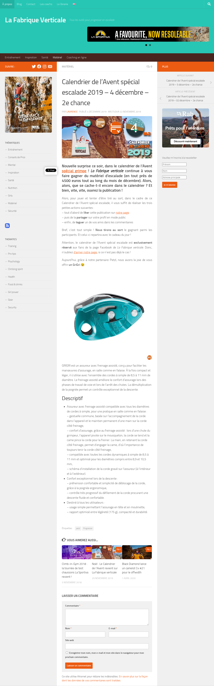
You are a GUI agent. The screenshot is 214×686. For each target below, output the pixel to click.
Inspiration (31, 57)
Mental (11, 164)
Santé (44, 57)
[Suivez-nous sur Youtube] (50, 66)
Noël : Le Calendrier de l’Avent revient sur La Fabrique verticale (105, 568)
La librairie (62, 4)
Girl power (13, 292)
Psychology (14, 261)
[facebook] (39, 66)
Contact (30, 4)
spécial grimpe (74, 171)
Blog (19, 4)
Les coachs (46, 4)
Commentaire (72, 605)
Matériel (57, 57)
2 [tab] (150, 45)
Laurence (72, 111)
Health (11, 276)
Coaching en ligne (76, 57)
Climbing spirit (15, 269)
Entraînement (12, 57)
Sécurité (12, 210)
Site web (69, 640)
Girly (10, 195)
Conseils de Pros (16, 157)
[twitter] (34, 66)
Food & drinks (15, 284)
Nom (68, 628)
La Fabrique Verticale (35, 20)
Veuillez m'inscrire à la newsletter (179, 157)
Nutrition (12, 187)
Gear (10, 299)
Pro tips (12, 253)
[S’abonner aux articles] (7, 227)
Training (12, 246)
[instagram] (44, 66)
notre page (122, 212)
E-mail (113, 628)
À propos (7, 4)
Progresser (87, 528)
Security (12, 307)
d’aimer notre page (85, 252)
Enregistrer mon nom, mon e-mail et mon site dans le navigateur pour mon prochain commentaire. (104, 655)
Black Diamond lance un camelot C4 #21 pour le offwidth (134, 568)
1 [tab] (146, 45)
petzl (78, 528)
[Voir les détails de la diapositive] (148, 34)
